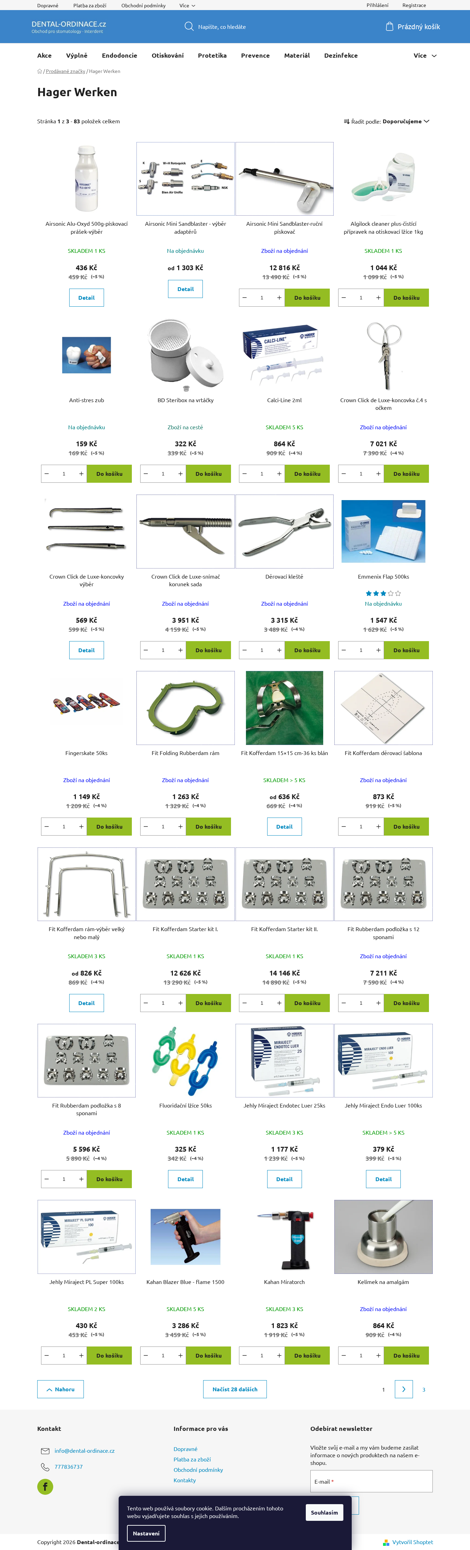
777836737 (69, 1466)
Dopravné (47, 5)
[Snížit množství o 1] (244, 297)
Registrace (414, 5)
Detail (86, 297)
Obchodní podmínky (143, 5)
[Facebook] (45, 1487)
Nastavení (146, 1533)
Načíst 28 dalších (235, 1389)
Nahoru (64, 1389)
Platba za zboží (89, 5)
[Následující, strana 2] (404, 1389)
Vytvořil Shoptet (412, 1541)
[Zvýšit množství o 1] (279, 297)
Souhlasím (324, 1512)
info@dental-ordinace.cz (85, 1450)
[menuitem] (44, 55)
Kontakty (185, 1479)
